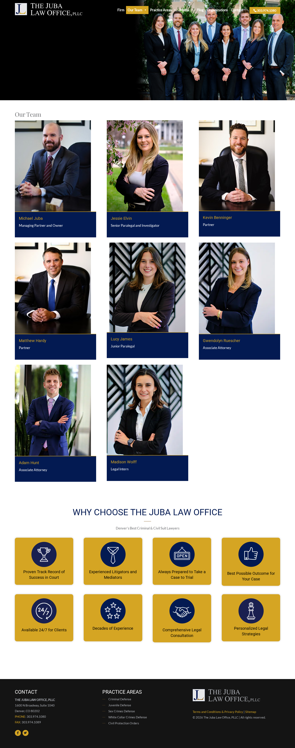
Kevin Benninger (217, 217)
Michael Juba (31, 218)
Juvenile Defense (119, 705)
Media (184, 10)
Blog (200, 10)
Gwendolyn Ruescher (221, 340)
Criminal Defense (119, 699)
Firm (120, 10)
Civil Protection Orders (123, 723)
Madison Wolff (124, 462)
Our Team (135, 10)
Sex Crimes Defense (121, 711)
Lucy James (121, 339)
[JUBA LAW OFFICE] (48, 15)
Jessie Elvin (121, 218)
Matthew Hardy (32, 340)
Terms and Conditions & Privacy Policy (218, 712)
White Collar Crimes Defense (127, 717)
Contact (237, 10)
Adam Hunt (29, 462)
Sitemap (250, 712)
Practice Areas (161, 10)
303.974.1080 (266, 10)
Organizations (217, 10)
